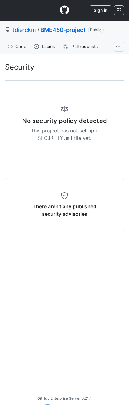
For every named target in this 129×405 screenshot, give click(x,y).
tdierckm (24, 30)
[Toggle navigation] (9, 10)
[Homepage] (64, 10)
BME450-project (62, 30)
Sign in (100, 10)
